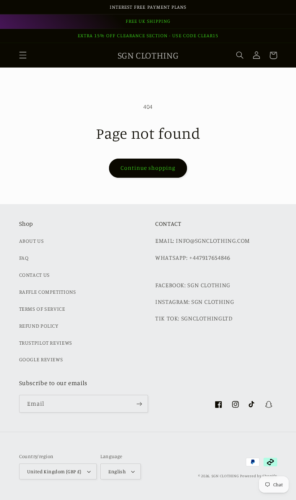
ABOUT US (31, 241)
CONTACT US (34, 275)
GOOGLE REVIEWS (41, 359)
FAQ (24, 258)
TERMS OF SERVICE (42, 309)
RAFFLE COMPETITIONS (47, 292)
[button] (22, 55)
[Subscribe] (139, 404)
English (117, 471)
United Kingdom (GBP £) (54, 471)
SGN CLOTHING (225, 476)
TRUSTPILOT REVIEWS (45, 343)
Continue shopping (148, 167)
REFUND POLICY (38, 326)
